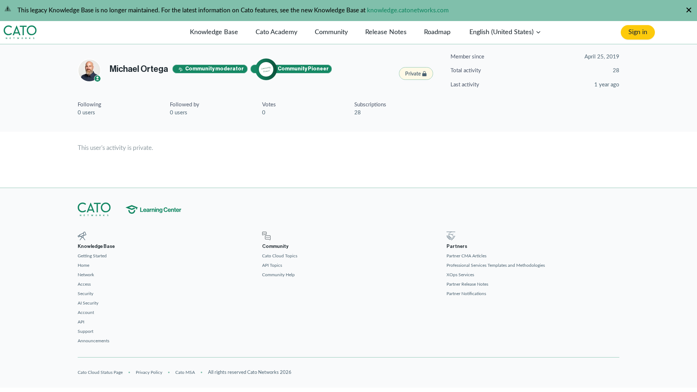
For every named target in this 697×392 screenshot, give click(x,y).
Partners (457, 246)
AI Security (88, 303)
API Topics (272, 265)
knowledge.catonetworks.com (408, 10)
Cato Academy (276, 32)
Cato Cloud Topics (279, 256)
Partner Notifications (466, 293)
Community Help (278, 275)
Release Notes (386, 32)
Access (84, 284)
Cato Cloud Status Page (100, 372)
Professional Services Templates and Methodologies (496, 265)
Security (85, 293)
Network (86, 275)
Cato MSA (185, 372)
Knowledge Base (214, 32)
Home (83, 265)
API (81, 322)
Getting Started (92, 256)
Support (85, 331)
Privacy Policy (149, 372)
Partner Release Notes (467, 284)
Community (331, 32)
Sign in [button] (637, 32)
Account (86, 312)
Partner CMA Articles (466, 256)
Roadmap (437, 32)
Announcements (93, 341)
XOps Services (460, 275)
